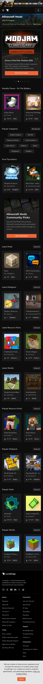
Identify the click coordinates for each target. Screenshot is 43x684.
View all (37, 247)
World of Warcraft (8, 608)
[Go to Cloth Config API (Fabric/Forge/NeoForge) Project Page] (33, 508)
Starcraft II (5, 615)
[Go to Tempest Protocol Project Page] (11, 178)
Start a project (6, 634)
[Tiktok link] (7, 589)
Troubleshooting (28, 634)
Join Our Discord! (28, 601)
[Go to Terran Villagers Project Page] (33, 346)
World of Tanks (7, 625)
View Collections (21, 236)
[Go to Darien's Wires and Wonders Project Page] (11, 306)
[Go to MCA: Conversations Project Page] (33, 265)
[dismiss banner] (39, 2)
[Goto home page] (7, 10)
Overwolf (26, 646)
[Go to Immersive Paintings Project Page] (33, 107)
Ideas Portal (26, 604)
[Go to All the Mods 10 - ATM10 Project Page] (11, 467)
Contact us (26, 637)
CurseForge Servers (29, 622)
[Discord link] (15, 589)
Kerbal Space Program (9, 618)
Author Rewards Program (10, 641)
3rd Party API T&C (8, 648)
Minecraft (5, 604)
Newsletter (26, 611)
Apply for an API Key (8, 644)
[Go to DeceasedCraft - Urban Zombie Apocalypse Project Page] (33, 467)
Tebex (24, 653)
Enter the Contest (21, 73)
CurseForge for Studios (30, 649)
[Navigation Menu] (3, 10)
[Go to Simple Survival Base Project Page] (11, 387)
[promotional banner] (21, 3)
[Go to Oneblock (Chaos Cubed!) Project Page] (11, 548)
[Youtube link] (11, 589)
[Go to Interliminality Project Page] (33, 387)
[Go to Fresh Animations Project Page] (11, 427)
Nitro (24, 656)
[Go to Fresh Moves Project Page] (33, 427)
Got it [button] (21, 679)
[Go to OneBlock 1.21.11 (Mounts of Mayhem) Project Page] (33, 548)
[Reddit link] (23, 589)
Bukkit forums (27, 618)
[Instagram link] (3, 589)
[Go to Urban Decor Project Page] (11, 107)
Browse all (36, 129)
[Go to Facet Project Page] (11, 265)
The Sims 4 (5, 611)
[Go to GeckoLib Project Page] (11, 508)
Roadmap (26, 615)
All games (5, 601)
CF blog (25, 608)
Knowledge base (28, 630)
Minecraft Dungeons (8, 622)
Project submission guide (10, 637)
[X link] (19, 589)
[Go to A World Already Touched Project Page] (33, 306)
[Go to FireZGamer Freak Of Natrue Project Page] (11, 346)
